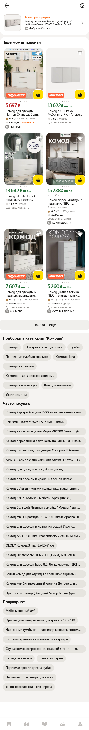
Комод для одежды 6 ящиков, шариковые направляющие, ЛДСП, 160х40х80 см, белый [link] (22, 293)
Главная (9, 724)
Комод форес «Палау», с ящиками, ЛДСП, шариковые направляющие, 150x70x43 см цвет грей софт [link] (65, 201)
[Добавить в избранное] (38, 53)
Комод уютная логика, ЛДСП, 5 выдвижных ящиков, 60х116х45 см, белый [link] (64, 293)
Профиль (80, 724)
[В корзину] (38, 94)
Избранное (44, 724)
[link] (12, 347)
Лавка (27, 724)
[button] (6, 5)
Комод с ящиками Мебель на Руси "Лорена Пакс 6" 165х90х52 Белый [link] (65, 112)
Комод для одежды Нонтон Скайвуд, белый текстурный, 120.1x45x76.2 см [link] (23, 112)
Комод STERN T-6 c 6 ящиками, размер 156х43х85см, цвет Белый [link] (21, 197)
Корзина (62, 724)
